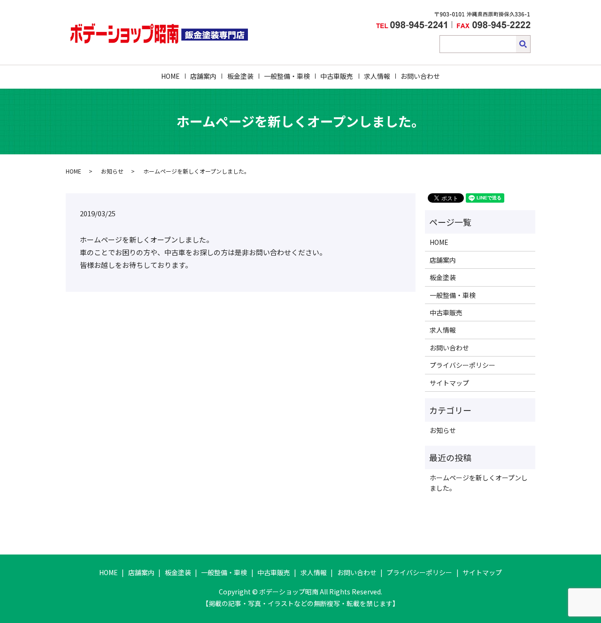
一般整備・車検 (287, 76)
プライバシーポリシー (462, 365)
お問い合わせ (420, 76)
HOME (170, 76)
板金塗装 (240, 76)
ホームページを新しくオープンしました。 (479, 483)
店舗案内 (203, 76)
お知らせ (112, 171)
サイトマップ (449, 382)
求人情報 (377, 76)
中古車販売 (336, 76)
